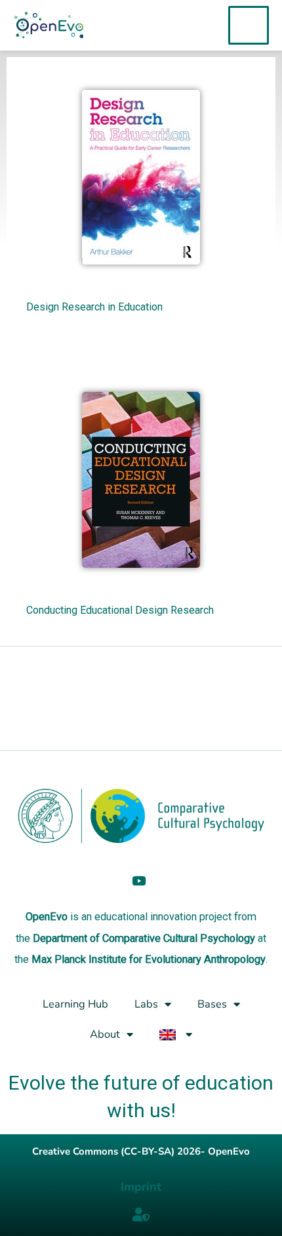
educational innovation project (163, 916)
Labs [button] (146, 1004)
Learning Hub (75, 1004)
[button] (175, 1034)
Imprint (141, 1187)
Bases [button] (212, 1004)
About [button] (105, 1034)
